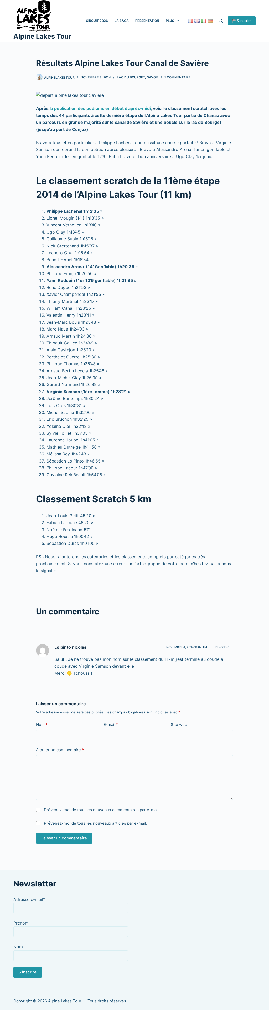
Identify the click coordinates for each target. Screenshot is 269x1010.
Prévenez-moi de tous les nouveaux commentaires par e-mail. (102, 809)
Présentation (147, 21)
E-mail (111, 724)
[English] (197, 21)
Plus (170, 21)
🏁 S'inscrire (242, 20)
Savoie (152, 77)
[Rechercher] (221, 21)
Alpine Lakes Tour (42, 36)
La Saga (122, 21)
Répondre (222, 647)
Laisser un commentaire (64, 837)
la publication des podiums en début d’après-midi (100, 108)
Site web (179, 724)
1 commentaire (177, 77)
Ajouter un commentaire (60, 749)
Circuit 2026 (97, 21)
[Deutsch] (210, 21)
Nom (42, 724)
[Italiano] (203, 21)
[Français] (190, 21)
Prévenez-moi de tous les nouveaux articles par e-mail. (95, 823)
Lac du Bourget (131, 77)
